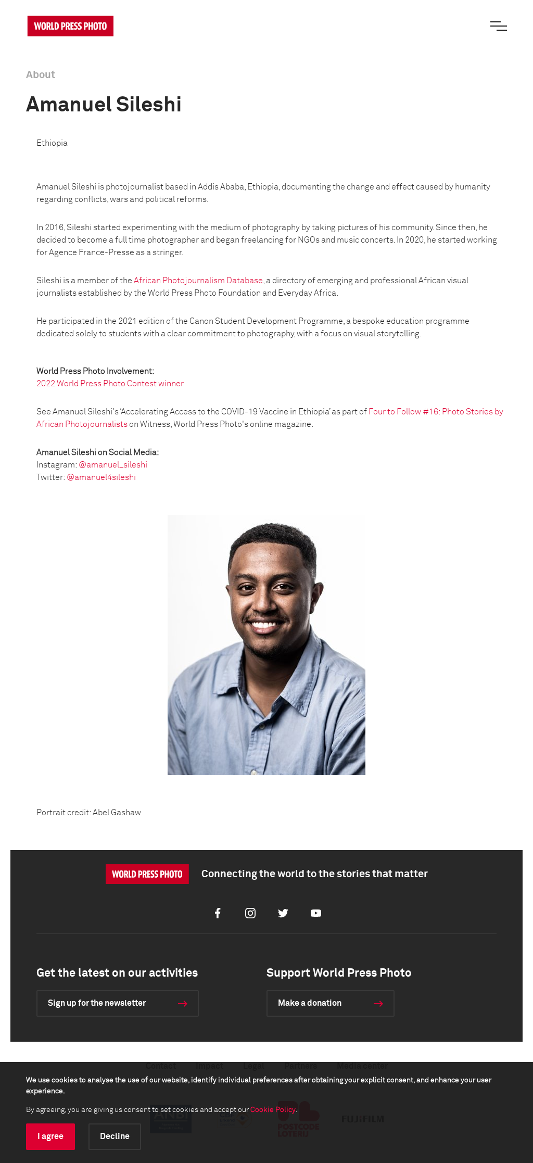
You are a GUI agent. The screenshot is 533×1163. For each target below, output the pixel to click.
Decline (115, 1136)
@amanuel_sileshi (113, 465)
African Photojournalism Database (198, 280)
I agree (50, 1136)
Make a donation (309, 1003)
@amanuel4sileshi (101, 477)
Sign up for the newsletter (97, 1003)
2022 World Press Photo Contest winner (110, 384)
